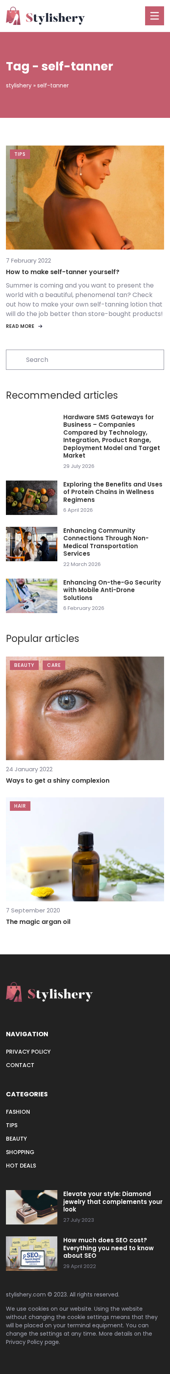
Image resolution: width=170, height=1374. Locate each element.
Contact (20, 1065)
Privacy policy (28, 1052)
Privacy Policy (24, 1342)
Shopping (20, 1152)
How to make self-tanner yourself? (62, 271)
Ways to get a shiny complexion (58, 780)
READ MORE (20, 326)
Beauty (16, 1139)
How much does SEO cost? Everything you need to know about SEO (108, 1248)
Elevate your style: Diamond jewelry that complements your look (112, 1201)
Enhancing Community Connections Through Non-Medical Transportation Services (106, 542)
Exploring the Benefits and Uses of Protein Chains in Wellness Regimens (112, 492)
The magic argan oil (38, 921)
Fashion (18, 1112)
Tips (11, 1125)
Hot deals (21, 1166)
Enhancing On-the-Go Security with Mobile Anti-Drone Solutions (112, 590)
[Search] (15, 359)
